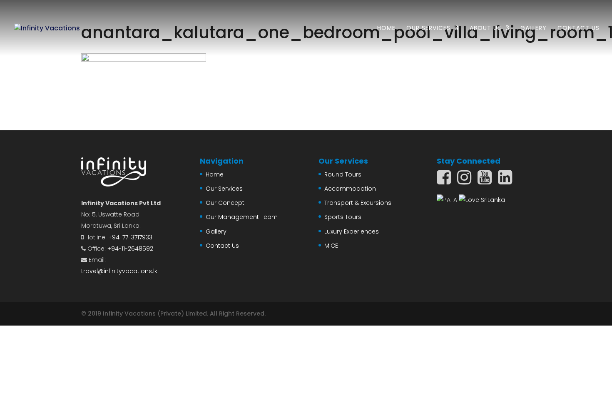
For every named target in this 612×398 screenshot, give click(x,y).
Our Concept (225, 203)
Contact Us (578, 28)
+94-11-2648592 (130, 248)
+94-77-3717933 (130, 237)
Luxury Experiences (351, 231)
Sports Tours (342, 217)
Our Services (428, 28)
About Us (485, 28)
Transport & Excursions (357, 203)
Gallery (533, 28)
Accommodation (350, 188)
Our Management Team (242, 217)
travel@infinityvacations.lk (119, 271)
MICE (331, 245)
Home (386, 28)
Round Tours (342, 174)
